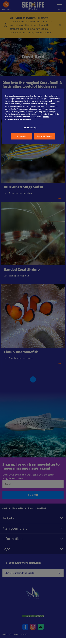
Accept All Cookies (44, 136)
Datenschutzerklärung (22, 119)
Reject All (21, 136)
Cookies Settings (30, 127)
